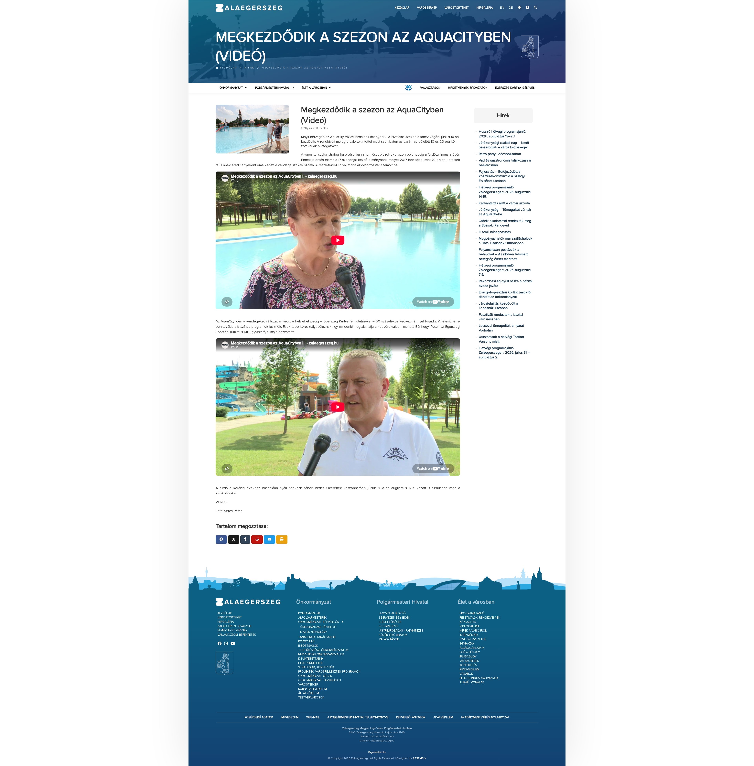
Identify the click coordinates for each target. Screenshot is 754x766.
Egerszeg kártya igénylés (515, 87)
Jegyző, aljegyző (392, 613)
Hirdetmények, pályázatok (467, 87)
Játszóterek (469, 660)
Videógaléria (469, 626)
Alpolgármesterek (312, 617)
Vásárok (466, 673)
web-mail (312, 717)
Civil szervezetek (473, 639)
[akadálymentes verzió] (527, 7)
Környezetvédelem (312, 688)
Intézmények (469, 635)
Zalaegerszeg (249, 8)
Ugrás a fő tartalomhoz (529, 2)
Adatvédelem (443, 717)
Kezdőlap (402, 7)
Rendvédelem (469, 669)
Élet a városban (314, 87)
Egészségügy (470, 652)
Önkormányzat (231, 87)
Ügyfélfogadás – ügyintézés (401, 630)
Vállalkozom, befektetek (237, 634)
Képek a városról (473, 630)
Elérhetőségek (390, 622)
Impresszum (289, 717)
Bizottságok (308, 645)
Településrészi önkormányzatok (323, 650)
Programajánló (472, 613)
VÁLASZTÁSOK (430, 87)
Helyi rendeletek (310, 663)
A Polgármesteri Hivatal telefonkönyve (357, 717)
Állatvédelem (308, 693)
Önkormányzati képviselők (318, 622)
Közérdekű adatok (393, 635)
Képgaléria (485, 7)
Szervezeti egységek (394, 617)
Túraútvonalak (472, 682)
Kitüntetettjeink (311, 658)
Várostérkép (427, 7)
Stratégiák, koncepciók (316, 667)
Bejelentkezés (377, 752)
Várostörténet (457, 7)
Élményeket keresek (232, 630)
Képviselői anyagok (410, 717)
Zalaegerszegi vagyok (235, 626)
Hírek (249, 68)
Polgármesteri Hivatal (272, 87)
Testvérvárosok (311, 697)
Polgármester (309, 613)
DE (511, 7)
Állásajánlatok (472, 647)
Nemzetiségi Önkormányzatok (321, 654)
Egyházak (467, 643)
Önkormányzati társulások (319, 680)
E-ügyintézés (388, 626)
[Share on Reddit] (257, 539)
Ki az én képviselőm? (313, 632)
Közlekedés (468, 665)
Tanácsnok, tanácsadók (317, 637)
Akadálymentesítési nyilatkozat (485, 717)
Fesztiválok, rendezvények (480, 617)
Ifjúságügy (468, 656)
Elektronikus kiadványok (479, 678)
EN (502, 7)
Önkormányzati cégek (315, 676)
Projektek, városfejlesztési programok (329, 671)
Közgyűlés (306, 641)
